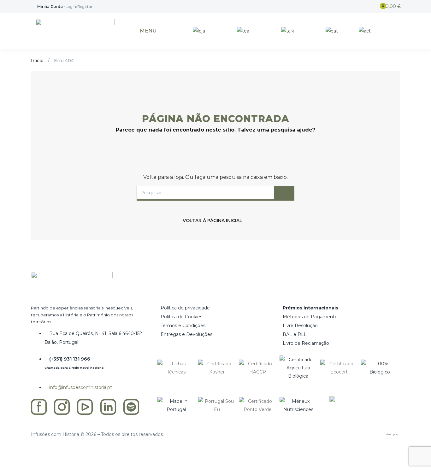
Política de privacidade (185, 308)
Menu (148, 31)
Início (37, 60)
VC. (398, 434)
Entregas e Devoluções (186, 334)
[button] (388, 6)
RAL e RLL (295, 334)
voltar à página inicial (212, 220)
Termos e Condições (183, 325)
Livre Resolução (300, 325)
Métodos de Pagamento (310, 317)
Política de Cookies (181, 317)
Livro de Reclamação (306, 343)
